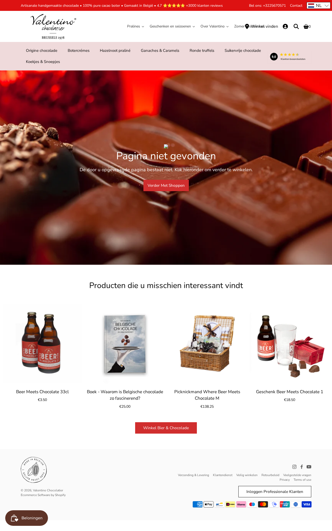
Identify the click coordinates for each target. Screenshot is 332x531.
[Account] (285, 26)
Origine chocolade (41, 50)
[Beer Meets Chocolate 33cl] (42, 343)
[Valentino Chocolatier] (53, 26)
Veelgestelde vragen (297, 475)
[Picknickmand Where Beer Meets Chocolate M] (207, 343)
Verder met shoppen (166, 185)
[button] (318, 5)
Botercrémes (78, 50)
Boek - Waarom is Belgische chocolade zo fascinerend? (125, 395)
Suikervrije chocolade (243, 50)
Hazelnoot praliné (115, 50)
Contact (296, 5)
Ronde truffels (202, 50)
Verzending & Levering (193, 475)
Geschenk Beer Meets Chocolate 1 (289, 392)
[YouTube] (309, 467)
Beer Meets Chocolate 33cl (42, 392)
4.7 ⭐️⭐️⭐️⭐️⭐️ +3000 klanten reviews (190, 5)
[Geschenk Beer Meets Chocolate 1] (290, 343)
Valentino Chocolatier (48, 490)
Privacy (285, 480)
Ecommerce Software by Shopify (43, 495)
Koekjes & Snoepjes (43, 61)
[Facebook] (301, 467)
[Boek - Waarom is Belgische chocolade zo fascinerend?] (125, 343)
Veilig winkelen (247, 475)
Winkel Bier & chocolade (166, 427)
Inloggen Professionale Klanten (274, 491)
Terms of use (302, 480)
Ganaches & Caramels (160, 50)
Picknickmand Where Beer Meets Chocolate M (207, 395)
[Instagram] (294, 467)
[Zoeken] (296, 26)
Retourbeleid (270, 475)
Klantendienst (222, 475)
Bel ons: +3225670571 (267, 5)
